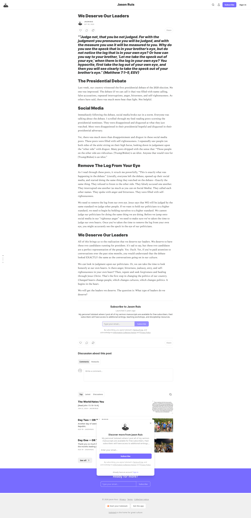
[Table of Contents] (3, 259)
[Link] (74, 55)
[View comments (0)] (86, 30)
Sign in (242, 4)
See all (83, 460)
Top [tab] (80, 394)
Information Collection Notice (124, 465)
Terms (130, 499)
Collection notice (141, 499)
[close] (151, 423)
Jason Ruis (88, 22)
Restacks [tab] (95, 362)
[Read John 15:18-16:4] (88, 405)
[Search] (213, 4)
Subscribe (229, 4)
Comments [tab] (84, 362)
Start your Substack (119, 506)
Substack (112, 512)
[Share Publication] (218, 4)
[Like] (80, 30)
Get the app (138, 506)
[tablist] (89, 361)
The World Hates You (91, 401)
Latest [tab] (87, 394)
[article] (125, 407)
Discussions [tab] (98, 394)
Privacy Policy (145, 465)
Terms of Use (138, 462)
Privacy (123, 499)
